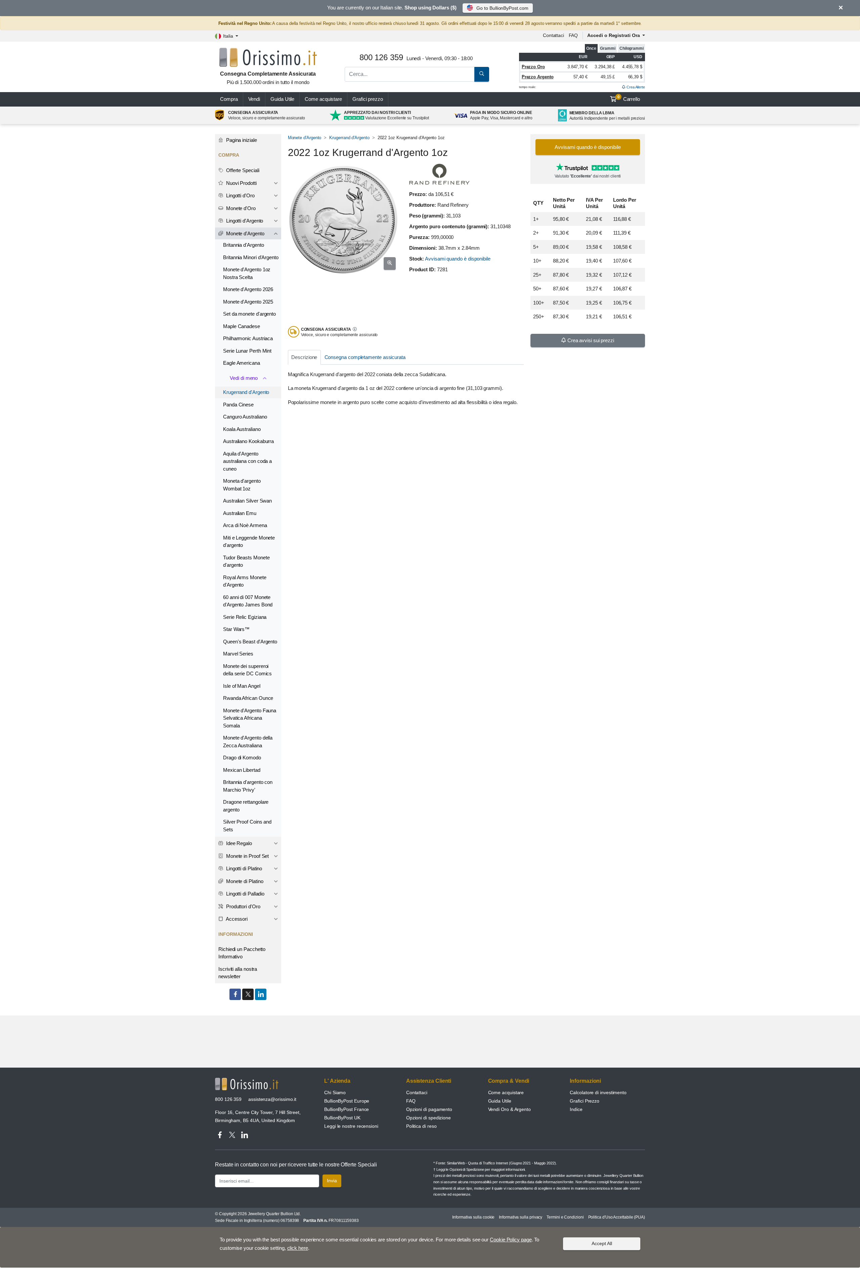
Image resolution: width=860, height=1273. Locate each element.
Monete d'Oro (240, 208)
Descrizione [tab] (304, 357)
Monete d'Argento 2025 (248, 302)
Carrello (628, 98)
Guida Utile (282, 99)
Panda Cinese (238, 404)
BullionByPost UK (342, 1117)
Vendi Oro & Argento (509, 1109)
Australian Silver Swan (247, 501)
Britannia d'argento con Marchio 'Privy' (247, 786)
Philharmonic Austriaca (248, 338)
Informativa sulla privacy (520, 1217)
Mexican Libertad (241, 770)
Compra (229, 99)
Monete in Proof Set (247, 856)
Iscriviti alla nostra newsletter (237, 973)
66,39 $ (635, 76)
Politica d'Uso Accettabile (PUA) (616, 1217)
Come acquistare (323, 99)
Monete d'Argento (304, 137)
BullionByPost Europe (346, 1101)
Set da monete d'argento (249, 314)
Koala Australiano (242, 429)
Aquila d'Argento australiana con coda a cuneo (247, 461)
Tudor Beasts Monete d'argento (246, 561)
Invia (332, 1180)
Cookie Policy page (511, 1239)
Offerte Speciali (242, 170)
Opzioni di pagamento (429, 1109)
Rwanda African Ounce (248, 698)
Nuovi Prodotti (241, 183)
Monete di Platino (244, 881)
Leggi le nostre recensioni (351, 1126)
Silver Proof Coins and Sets (247, 825)
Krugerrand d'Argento (349, 137)
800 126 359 (228, 1099)
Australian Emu (239, 513)
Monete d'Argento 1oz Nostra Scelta (246, 273)
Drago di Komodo (242, 757)
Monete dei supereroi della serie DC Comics (247, 670)
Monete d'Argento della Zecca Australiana (247, 741)
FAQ (573, 35)
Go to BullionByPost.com (502, 8)
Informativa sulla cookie (473, 1217)
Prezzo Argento (538, 76)
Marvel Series (238, 654)
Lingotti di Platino (243, 868)
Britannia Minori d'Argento (250, 257)
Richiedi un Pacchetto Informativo (241, 953)
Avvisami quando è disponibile (457, 259)
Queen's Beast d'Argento (250, 641)
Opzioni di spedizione (428, 1117)
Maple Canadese (241, 326)
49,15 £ (608, 76)
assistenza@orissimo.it (272, 1099)
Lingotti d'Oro (240, 195)
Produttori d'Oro (242, 906)
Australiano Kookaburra (248, 441)
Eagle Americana (241, 363)
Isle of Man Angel (241, 686)
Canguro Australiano (245, 417)
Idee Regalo (238, 843)
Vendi (254, 99)
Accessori (236, 919)
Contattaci (553, 35)
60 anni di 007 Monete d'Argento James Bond (247, 601)
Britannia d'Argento (243, 245)
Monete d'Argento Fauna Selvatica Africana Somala (249, 718)
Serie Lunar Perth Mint (247, 351)
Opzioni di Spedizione (466, 1169)
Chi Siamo (335, 1092)
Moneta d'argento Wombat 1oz (242, 484)
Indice (576, 1109)
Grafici (367, 99)
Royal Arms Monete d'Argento (244, 581)
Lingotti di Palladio (244, 894)
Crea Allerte (635, 87)
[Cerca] (481, 74)
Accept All (602, 1243)
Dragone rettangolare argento (245, 805)
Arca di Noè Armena (245, 525)
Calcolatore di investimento (598, 1092)
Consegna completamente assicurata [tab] (365, 357)
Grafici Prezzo (584, 1101)
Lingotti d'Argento (244, 221)
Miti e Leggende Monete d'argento (249, 541)
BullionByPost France (346, 1109)
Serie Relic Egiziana (244, 617)
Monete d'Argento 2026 (248, 289)
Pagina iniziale (241, 140)
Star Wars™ (236, 629)
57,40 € (580, 76)
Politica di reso (421, 1126)
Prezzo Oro (533, 66)
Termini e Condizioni (565, 1217)
